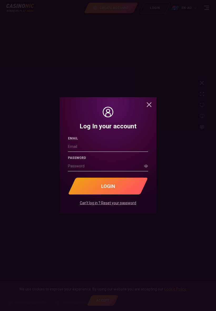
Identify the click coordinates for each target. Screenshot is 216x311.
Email (73, 138)
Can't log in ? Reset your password (108, 203)
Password (77, 158)
